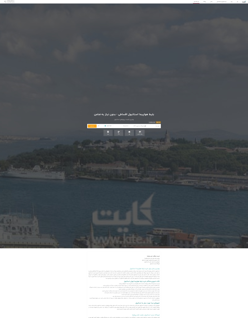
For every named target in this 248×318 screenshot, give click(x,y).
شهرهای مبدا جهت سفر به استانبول (152, 262)
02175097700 (10, 1)
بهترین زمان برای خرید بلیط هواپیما (152, 258)
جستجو (92, 126)
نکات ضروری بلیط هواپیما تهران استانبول (151, 260)
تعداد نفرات (108, 126)
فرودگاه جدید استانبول (155, 263)
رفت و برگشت (152, 122)
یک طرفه (158, 122)
